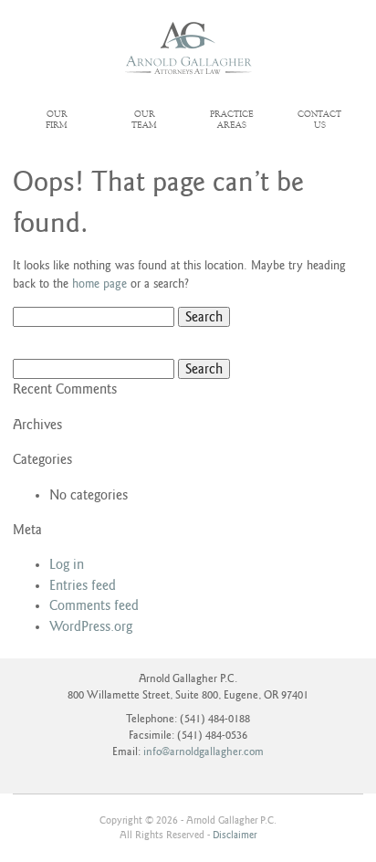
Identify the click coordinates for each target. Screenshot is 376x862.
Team (144, 120)
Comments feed (94, 605)
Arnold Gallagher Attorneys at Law (188, 48)
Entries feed (82, 585)
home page (99, 283)
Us (319, 120)
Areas (232, 120)
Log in (66, 564)
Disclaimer (234, 835)
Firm (57, 120)
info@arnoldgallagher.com (203, 752)
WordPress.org (90, 626)
